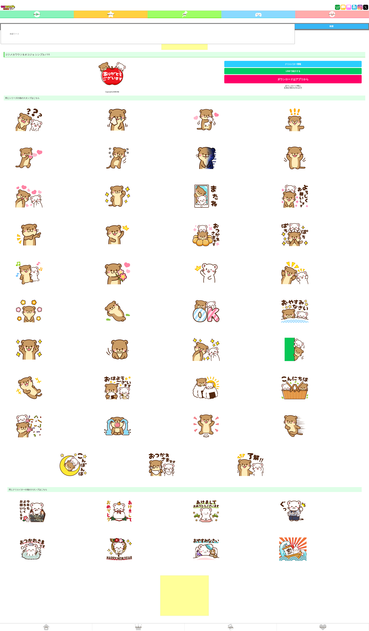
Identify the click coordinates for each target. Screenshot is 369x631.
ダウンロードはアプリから (293, 79)
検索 (332, 26)
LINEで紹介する (293, 71)
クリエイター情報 (293, 64)
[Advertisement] (184, 595)
